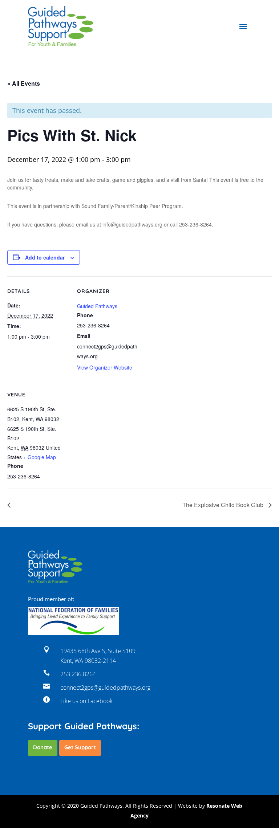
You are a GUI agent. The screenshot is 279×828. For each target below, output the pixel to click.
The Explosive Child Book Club (223, 505)
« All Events (23, 83)
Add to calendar (45, 257)
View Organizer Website (104, 367)
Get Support (80, 747)
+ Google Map (39, 457)
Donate (42, 747)
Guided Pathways (97, 306)
